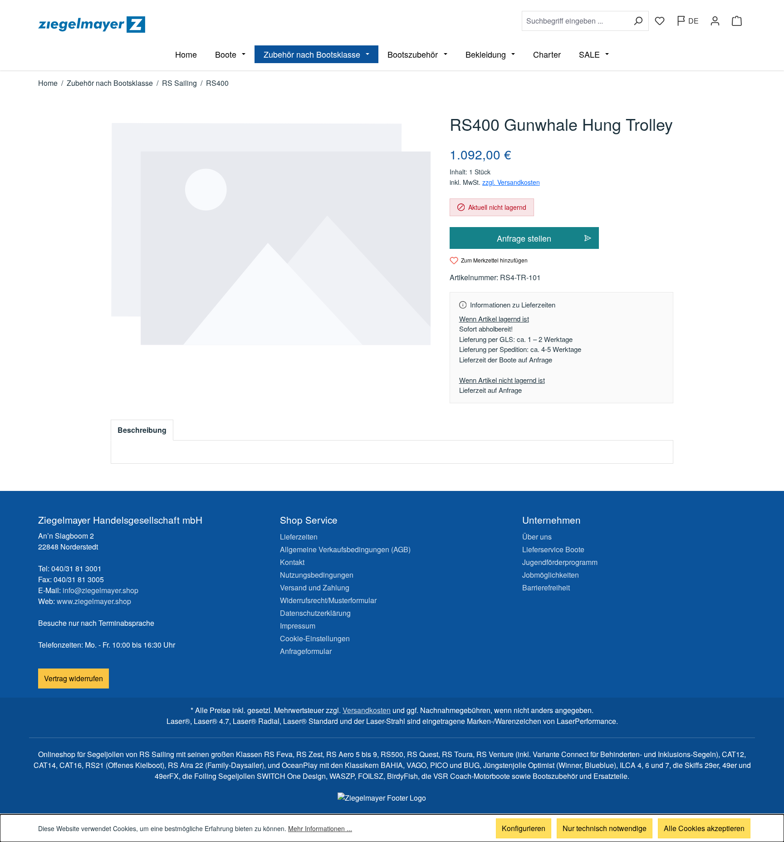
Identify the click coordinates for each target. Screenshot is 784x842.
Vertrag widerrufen (73, 678)
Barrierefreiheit (546, 587)
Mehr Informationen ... (320, 828)
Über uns (537, 536)
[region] (271, 234)
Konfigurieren (523, 828)
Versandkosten (367, 710)
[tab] (142, 430)
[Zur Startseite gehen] (213, 24)
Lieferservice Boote (553, 549)
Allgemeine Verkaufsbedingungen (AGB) (345, 549)
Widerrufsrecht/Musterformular (328, 600)
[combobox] (575, 21)
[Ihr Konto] (715, 21)
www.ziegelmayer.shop (94, 601)
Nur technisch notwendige (605, 828)
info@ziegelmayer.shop (100, 590)
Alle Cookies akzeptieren (704, 828)
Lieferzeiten (299, 536)
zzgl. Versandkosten (511, 182)
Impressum (297, 625)
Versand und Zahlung (314, 587)
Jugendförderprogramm (560, 562)
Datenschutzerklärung (315, 613)
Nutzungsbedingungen (316, 575)
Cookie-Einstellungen (315, 638)
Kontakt (292, 562)
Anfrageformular (306, 651)
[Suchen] (638, 21)
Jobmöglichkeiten (550, 575)
